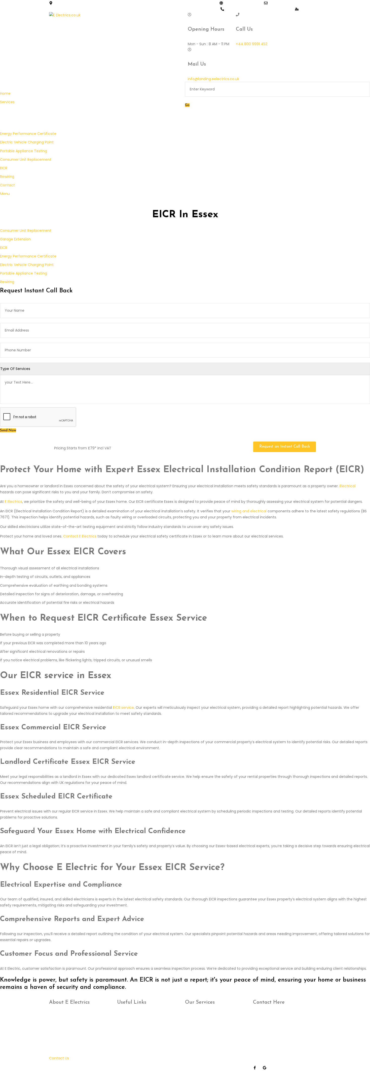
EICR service (123, 707)
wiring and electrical (249, 511)
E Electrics (13, 501)
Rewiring (7, 281)
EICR (3, 247)
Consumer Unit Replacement (25, 230)
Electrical (347, 486)
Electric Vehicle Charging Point (27, 264)
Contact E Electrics (79, 536)
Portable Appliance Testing (23, 273)
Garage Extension (15, 239)
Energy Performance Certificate (28, 256)
